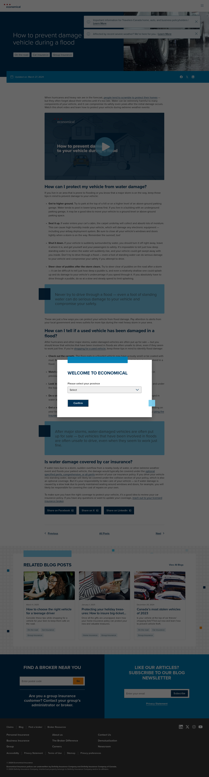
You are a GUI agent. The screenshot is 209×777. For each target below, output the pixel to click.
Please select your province (84, 383)
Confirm (78, 403)
